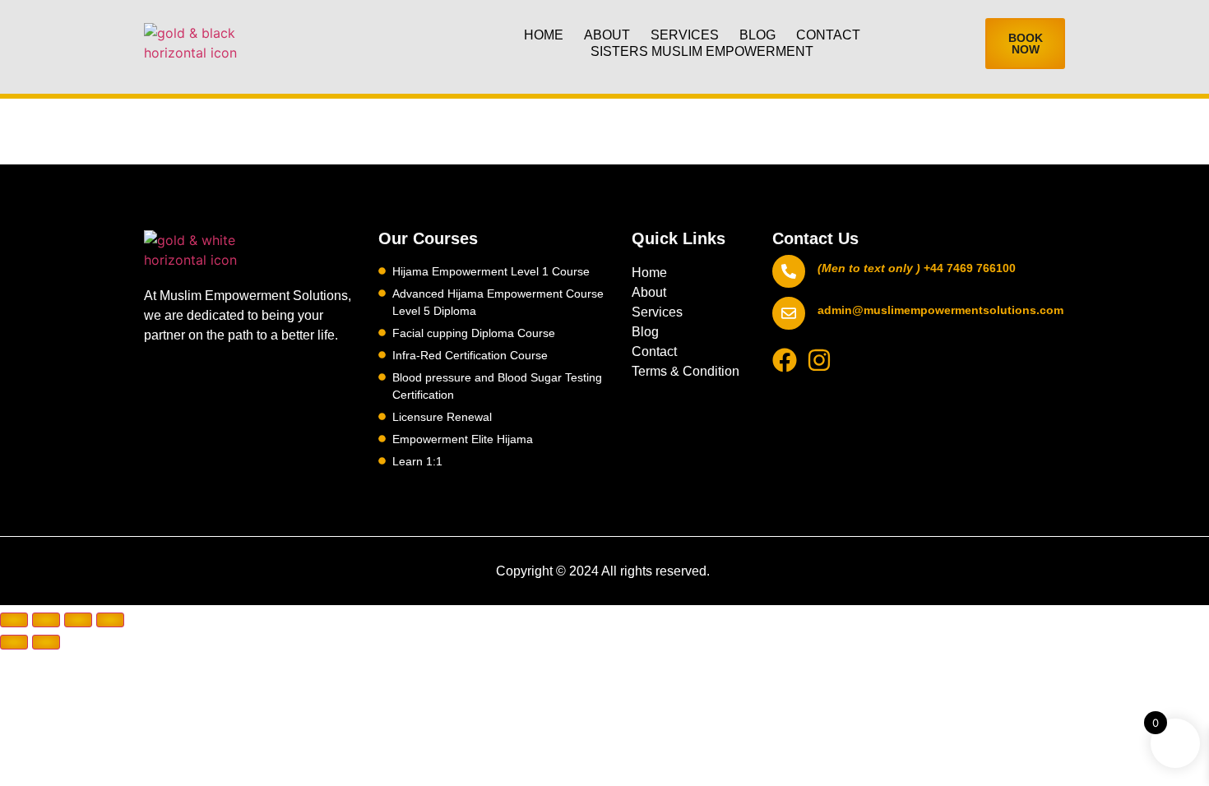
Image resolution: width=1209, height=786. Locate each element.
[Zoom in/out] (14, 620)
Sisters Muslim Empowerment (702, 51)
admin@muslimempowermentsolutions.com (940, 310)
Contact (828, 35)
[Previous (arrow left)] (14, 642)
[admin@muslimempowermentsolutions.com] (789, 313)
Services (685, 35)
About (607, 35)
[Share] (78, 620)
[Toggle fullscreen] (46, 620)
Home (543, 35)
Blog (757, 35)
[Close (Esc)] (110, 620)
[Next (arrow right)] (46, 642)
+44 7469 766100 (970, 268)
